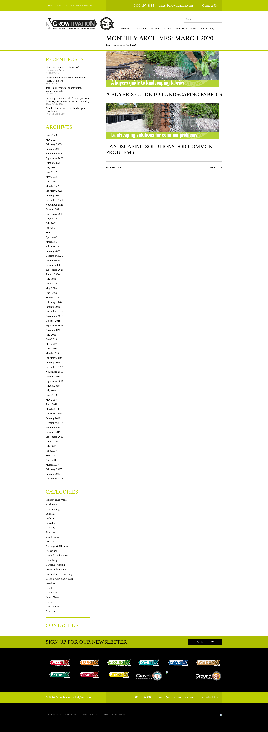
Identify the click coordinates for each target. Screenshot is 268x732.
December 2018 (54, 367)
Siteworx (50, 532)
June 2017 (51, 450)
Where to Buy (207, 28)
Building (50, 518)
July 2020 (51, 278)
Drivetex (50, 611)
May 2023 (51, 139)
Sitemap (104, 715)
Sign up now (205, 642)
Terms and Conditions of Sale (62, 715)
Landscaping (53, 509)
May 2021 (51, 232)
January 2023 (53, 148)
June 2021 (51, 227)
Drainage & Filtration (57, 546)
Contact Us (210, 5)
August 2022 (53, 162)
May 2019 (51, 343)
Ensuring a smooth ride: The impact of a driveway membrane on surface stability (68, 100)
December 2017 (54, 422)
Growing (50, 527)
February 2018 (54, 413)
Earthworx (51, 504)
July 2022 (51, 167)
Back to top (216, 167)
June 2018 (51, 395)
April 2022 (52, 181)
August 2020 (53, 274)
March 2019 (52, 353)
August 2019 (53, 330)
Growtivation (140, 28)
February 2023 (54, 144)
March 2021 (52, 241)
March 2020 (52, 297)
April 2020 (52, 292)
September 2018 (54, 381)
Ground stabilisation (57, 555)
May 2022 (51, 176)
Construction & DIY (57, 569)
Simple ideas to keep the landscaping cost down (66, 110)
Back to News (113, 167)
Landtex (50, 588)
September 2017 (54, 436)
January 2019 (53, 362)
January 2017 (53, 473)
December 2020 (54, 255)
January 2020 (53, 306)
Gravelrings (52, 560)
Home (49, 5)
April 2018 (52, 404)
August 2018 (53, 385)
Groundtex (51, 592)
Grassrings (51, 550)
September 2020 (54, 269)
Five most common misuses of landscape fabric (62, 69)
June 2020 (51, 283)
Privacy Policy (89, 715)
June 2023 (51, 135)
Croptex (50, 541)
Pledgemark (118, 715)
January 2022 (53, 195)
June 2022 (51, 172)
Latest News (52, 597)
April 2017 (52, 460)
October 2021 (53, 209)
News (58, 5)
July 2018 (51, 390)
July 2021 (51, 223)
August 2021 (53, 218)
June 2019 (51, 339)
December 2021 (54, 200)
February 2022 (54, 190)
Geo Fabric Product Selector (78, 5)
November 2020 (54, 260)
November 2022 (54, 153)
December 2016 (54, 478)
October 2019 (53, 320)
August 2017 (53, 441)
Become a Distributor (161, 28)
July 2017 (51, 446)
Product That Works (186, 28)
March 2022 (52, 186)
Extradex (51, 523)
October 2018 (53, 376)
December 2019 (54, 311)
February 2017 (54, 469)
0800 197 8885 (144, 5)
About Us (125, 28)
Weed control (53, 536)
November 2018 (54, 371)
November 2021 (54, 204)
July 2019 (51, 334)
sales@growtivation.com (176, 5)
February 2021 (54, 246)
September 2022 (54, 158)
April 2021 (52, 237)
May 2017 (51, 455)
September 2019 (54, 325)
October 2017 (53, 432)
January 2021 (53, 251)
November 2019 (54, 316)
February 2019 (54, 357)
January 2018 (53, 418)
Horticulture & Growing (59, 574)
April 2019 (52, 348)
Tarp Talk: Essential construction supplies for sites (64, 89)
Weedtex (50, 583)
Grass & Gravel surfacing (60, 578)
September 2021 (54, 213)
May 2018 (51, 399)
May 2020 (51, 288)
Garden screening (55, 564)
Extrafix (50, 513)
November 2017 (54, 427)
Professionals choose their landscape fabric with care (66, 79)
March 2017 (52, 464)
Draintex (50, 601)
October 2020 (53, 265)
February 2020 (54, 302)
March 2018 (52, 408)
